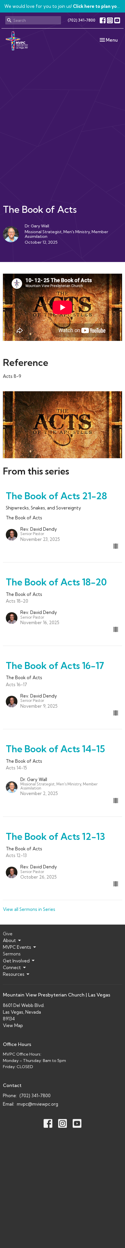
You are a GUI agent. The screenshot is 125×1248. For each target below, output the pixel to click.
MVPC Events (17, 947)
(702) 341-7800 (81, 20)
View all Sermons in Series (29, 909)
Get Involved (16, 961)
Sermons (12, 954)
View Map (13, 1025)
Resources (13, 974)
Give (7, 934)
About (9, 940)
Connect (12, 967)
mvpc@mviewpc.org (37, 1104)
